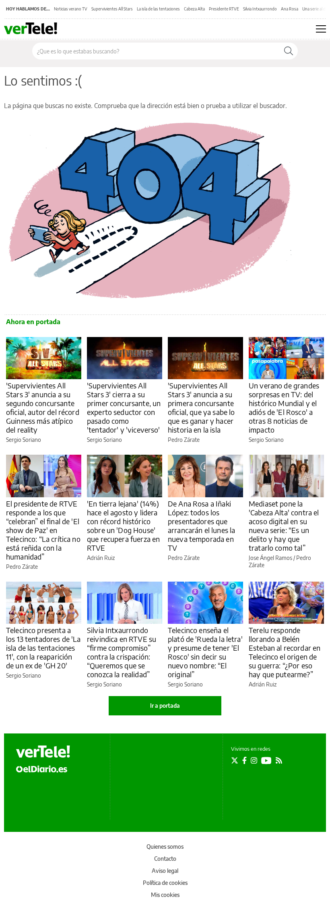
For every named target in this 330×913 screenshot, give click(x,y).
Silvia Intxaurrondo (260, 8)
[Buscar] (288, 51)
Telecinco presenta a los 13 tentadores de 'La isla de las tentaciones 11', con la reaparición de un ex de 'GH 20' (43, 647)
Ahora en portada (33, 322)
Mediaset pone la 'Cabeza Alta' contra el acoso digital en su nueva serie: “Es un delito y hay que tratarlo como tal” (284, 525)
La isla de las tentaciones (158, 8)
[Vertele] (43, 752)
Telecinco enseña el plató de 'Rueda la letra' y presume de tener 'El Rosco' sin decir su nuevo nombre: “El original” (205, 652)
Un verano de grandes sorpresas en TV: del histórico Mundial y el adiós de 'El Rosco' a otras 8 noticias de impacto (284, 407)
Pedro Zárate (184, 439)
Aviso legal (165, 870)
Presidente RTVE (224, 8)
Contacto (165, 858)
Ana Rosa (289, 8)
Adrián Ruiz (101, 557)
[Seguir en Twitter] (234, 760)
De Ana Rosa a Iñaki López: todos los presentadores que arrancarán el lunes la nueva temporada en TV (201, 525)
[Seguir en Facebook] (244, 760)
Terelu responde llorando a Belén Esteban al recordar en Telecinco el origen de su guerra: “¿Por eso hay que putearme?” (284, 652)
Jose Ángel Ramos (270, 557)
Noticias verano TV (70, 8)
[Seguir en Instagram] (254, 760)
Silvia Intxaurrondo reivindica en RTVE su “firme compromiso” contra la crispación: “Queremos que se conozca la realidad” (121, 652)
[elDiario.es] (41, 768)
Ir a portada (165, 705)
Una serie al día (315, 8)
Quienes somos (165, 846)
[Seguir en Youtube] (266, 760)
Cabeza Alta (194, 8)
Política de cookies (165, 882)
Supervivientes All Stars (112, 8)
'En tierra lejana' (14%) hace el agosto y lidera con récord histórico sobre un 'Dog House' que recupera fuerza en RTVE (123, 525)
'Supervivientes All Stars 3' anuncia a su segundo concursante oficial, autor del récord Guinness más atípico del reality (42, 407)
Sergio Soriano (23, 439)
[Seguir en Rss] (279, 760)
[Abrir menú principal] (321, 29)
